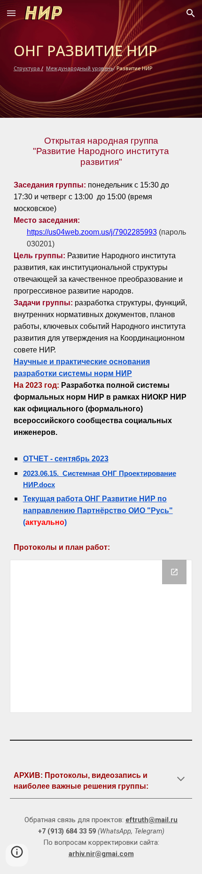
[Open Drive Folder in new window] (174, 572)
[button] (11, 13)
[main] (101, 59)
